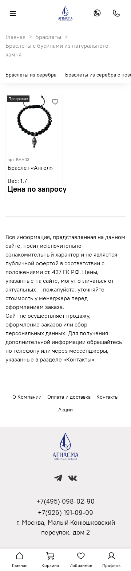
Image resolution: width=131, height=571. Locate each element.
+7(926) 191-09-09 (65, 512)
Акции (65, 409)
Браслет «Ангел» (30, 167)
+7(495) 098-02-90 (65, 501)
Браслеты (48, 36)
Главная (15, 36)
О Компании (26, 397)
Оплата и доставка (69, 397)
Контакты (107, 397)
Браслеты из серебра (30, 74)
